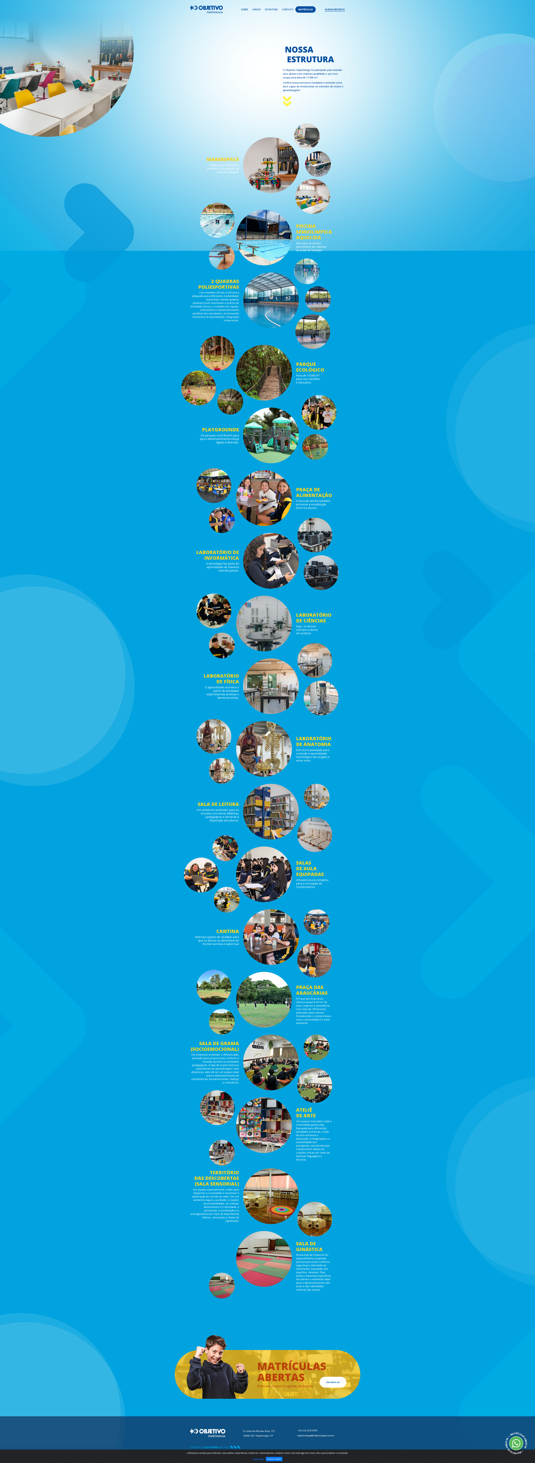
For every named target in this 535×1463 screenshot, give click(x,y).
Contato (287, 9)
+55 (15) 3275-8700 (307, 1430)
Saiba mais (258, 1458)
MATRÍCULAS (305, 9)
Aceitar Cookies (274, 1459)
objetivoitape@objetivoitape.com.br (315, 1435)
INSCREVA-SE (333, 1382)
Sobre (244, 9)
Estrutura (271, 9)
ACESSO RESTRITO (335, 9)
